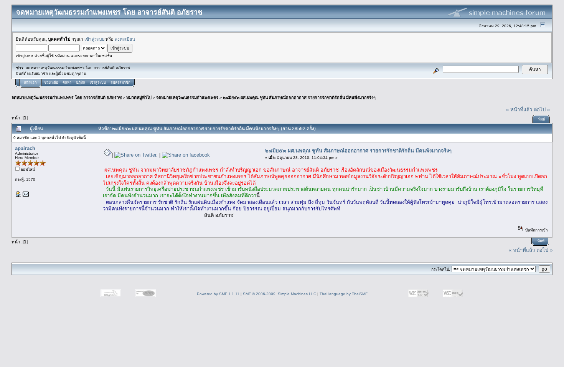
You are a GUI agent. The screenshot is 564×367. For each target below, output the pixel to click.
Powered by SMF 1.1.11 (218, 294)
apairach (25, 148)
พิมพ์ (541, 119)
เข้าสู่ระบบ (94, 38)
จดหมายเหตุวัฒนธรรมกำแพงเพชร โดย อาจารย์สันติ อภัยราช (67, 97)
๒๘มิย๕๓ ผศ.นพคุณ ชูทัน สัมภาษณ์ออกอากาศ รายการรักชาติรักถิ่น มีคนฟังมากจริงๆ (299, 97)
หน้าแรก (30, 82)
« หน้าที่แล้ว (519, 109)
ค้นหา (67, 82)
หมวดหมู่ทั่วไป (139, 97)
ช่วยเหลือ (51, 82)
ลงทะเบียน (125, 38)
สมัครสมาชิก (120, 82)
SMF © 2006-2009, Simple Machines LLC (279, 294)
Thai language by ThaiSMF (344, 294)
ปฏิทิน (80, 82)
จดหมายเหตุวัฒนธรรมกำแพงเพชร (187, 97)
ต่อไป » (542, 109)
